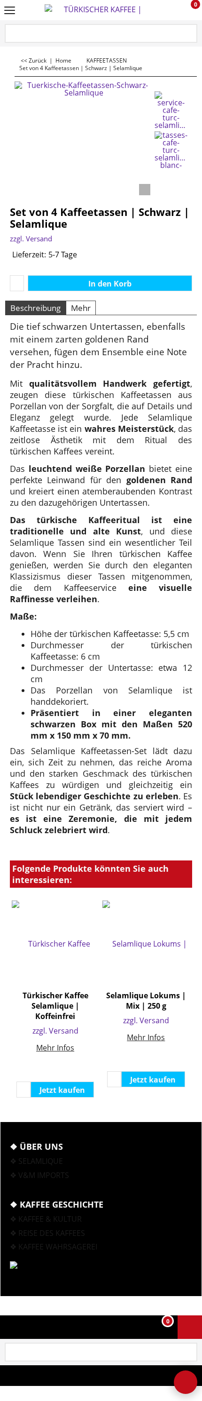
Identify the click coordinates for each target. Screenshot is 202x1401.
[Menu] (9, 11)
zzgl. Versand (31, 238)
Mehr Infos (55, 1048)
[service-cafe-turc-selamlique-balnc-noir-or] (171, 110)
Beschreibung (35, 307)
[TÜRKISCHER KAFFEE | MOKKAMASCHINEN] (99, 10)
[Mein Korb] (186, 10)
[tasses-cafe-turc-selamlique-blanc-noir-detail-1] (171, 150)
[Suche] (189, 34)
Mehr (81, 307)
